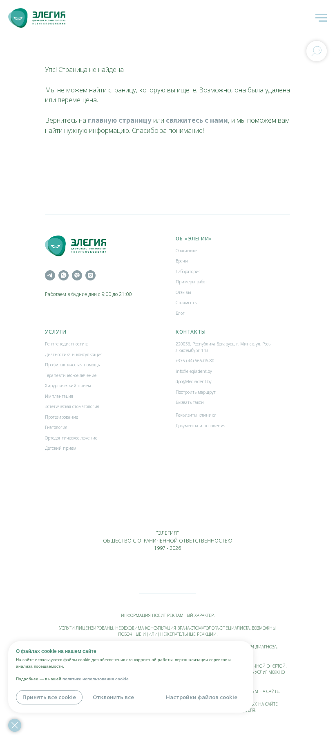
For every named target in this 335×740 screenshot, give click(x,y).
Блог (180, 313)
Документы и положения (201, 425)
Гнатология (56, 427)
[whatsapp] (63, 275)
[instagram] (90, 275)
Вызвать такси (190, 402)
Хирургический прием (68, 385)
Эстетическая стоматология (72, 406)
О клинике (186, 250)
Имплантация (59, 396)
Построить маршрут (196, 392)
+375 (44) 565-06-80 (195, 360)
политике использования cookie (96, 679)
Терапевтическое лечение (70, 375)
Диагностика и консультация (74, 354)
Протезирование (61, 417)
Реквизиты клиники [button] (196, 415)
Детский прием (60, 448)
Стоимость (186, 302)
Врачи (182, 261)
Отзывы (183, 292)
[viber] (77, 275)
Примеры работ (191, 282)
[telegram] (50, 275)
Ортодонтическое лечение (71, 438)
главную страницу (120, 120)
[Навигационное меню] (321, 18)
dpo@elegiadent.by (194, 381)
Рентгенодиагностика (67, 344)
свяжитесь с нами (197, 120)
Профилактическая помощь (72, 365)
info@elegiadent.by (194, 371)
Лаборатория (188, 271)
